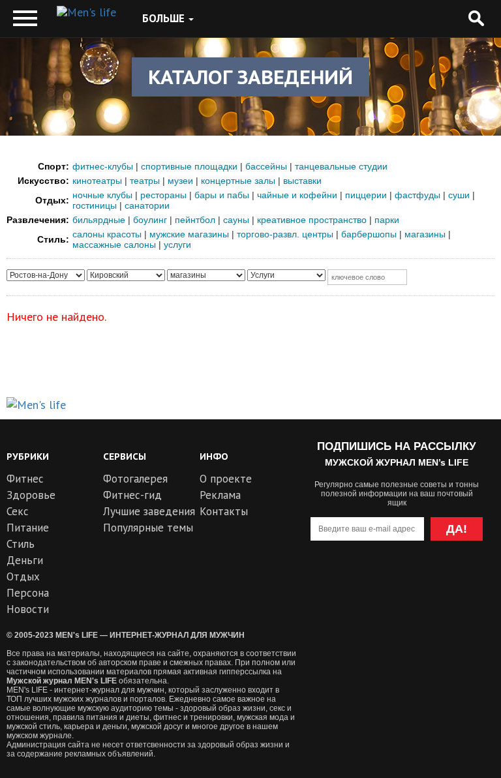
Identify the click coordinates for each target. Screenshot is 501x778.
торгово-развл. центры (285, 234)
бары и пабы (221, 195)
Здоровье (31, 495)
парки (386, 220)
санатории (147, 205)
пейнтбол (195, 220)
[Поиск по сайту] (475, 18)
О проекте (226, 478)
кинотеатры (97, 180)
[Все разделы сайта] (25, 18)
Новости (28, 609)
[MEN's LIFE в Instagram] (420, 581)
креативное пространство (312, 220)
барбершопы (369, 234)
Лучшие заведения (149, 511)
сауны (236, 220)
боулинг (150, 220)
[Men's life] (86, 12)
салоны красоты (107, 234)
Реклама (220, 495)
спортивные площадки (189, 166)
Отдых (23, 576)
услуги (177, 244)
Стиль (21, 544)
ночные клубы (102, 195)
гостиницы (94, 205)
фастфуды (417, 195)
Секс (18, 511)
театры (145, 180)
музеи (180, 180)
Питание (28, 527)
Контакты (224, 511)
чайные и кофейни (297, 195)
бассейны (266, 166)
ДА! (456, 528)
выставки (302, 180)
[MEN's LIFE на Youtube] (326, 581)
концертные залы (238, 180)
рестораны (163, 195)
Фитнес (25, 478)
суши (459, 195)
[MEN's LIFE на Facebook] (467, 581)
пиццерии (366, 195)
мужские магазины (189, 234)
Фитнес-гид (132, 495)
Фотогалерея (135, 478)
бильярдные (98, 220)
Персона (28, 593)
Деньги (25, 560)
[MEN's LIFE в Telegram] (372, 581)
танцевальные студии (341, 166)
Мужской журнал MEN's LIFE (62, 680)
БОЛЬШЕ (164, 18)
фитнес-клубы (102, 166)
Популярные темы (148, 527)
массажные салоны (114, 244)
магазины (425, 234)
